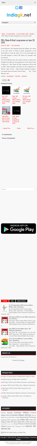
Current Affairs (11, 34)
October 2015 (10, 424)
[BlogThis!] (5, 80)
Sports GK (31, 426)
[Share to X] (7, 80)
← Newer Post (6, 128)
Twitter (17, 76)
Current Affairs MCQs (20, 415)
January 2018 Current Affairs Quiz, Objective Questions (18, 385)
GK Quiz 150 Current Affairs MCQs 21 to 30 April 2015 (27, 100)
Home (3, 34)
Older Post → (31, 128)
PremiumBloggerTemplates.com (15, 443)
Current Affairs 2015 (22, 34)
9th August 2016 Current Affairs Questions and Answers (18, 382)
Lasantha (29, 442)
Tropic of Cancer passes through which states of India (18, 376)
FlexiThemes (13, 442)
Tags (12, 301)
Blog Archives (21, 301)
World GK (5, 428)
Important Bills (5, 420)
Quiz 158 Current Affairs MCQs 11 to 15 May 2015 (6, 100)
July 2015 (3, 424)
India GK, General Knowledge (20, 437)
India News (32, 422)
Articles (3, 413)
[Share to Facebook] (9, 80)
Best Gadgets (26, 443)
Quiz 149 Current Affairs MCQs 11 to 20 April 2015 (16, 100)
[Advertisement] (19, 28)
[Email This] (3, 80)
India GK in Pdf (23, 422)
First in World (8, 417)
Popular (5, 301)
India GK (24, 419)
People (31, 34)
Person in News (24, 424)
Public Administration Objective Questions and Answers (18, 393)
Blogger (22, 360)
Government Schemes (28, 417)
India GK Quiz (12, 422)
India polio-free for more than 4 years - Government (6, 119)
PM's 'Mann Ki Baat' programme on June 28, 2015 (18, 41)
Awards (10, 413)
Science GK (10, 426)
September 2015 (20, 426)
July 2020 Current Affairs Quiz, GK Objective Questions (20, 329)
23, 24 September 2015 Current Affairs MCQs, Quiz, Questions (21, 306)
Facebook (9, 76)
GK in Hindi (15, 417)
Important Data (14, 420)
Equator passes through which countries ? (14, 379)
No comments (16, 45)
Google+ (24, 76)
